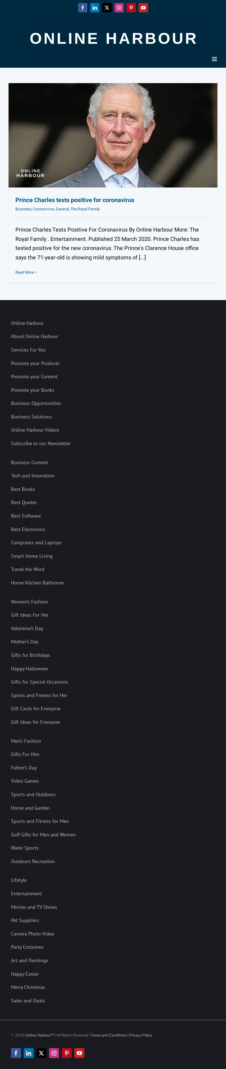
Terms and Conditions (109, 1035)
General (62, 209)
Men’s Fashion (26, 741)
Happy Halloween (29, 668)
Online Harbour (27, 323)
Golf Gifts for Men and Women (43, 834)
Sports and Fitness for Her (39, 695)
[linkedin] (29, 1053)
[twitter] (41, 1053)
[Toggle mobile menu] (215, 59)
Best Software (26, 516)
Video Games (25, 781)
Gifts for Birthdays (30, 655)
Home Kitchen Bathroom (37, 583)
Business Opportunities (36, 403)
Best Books (23, 489)
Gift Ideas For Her (30, 615)
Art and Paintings (29, 960)
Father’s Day (24, 768)
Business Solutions (31, 417)
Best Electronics (28, 529)
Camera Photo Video (32, 934)
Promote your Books (32, 390)
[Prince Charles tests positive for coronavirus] (113, 135)
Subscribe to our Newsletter (41, 443)
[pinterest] (67, 1053)
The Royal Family (85, 209)
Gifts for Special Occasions (39, 682)
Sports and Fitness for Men (40, 821)
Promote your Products (35, 363)
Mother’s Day (24, 641)
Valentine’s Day (27, 628)
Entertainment (26, 893)
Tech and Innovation (33, 475)
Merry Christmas (28, 987)
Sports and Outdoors (33, 794)
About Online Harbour (34, 336)
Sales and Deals (28, 1000)
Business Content (29, 462)
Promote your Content (34, 376)
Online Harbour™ (39, 1035)
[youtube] (79, 1053)
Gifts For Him (25, 754)
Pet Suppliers (25, 920)
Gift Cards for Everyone (35, 708)
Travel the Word (27, 569)
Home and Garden (30, 808)
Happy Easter (25, 974)
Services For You (28, 350)
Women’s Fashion (29, 602)
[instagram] (54, 1053)
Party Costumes (27, 947)
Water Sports (25, 848)
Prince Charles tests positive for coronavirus (74, 200)
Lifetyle (19, 880)
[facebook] (16, 1053)
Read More (24, 272)
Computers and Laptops (36, 542)
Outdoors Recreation (33, 861)
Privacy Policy (140, 1035)
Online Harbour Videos (35, 430)
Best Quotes (24, 502)
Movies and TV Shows (34, 907)
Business (23, 209)
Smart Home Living (32, 556)
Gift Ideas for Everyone (35, 722)
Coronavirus (43, 209)
